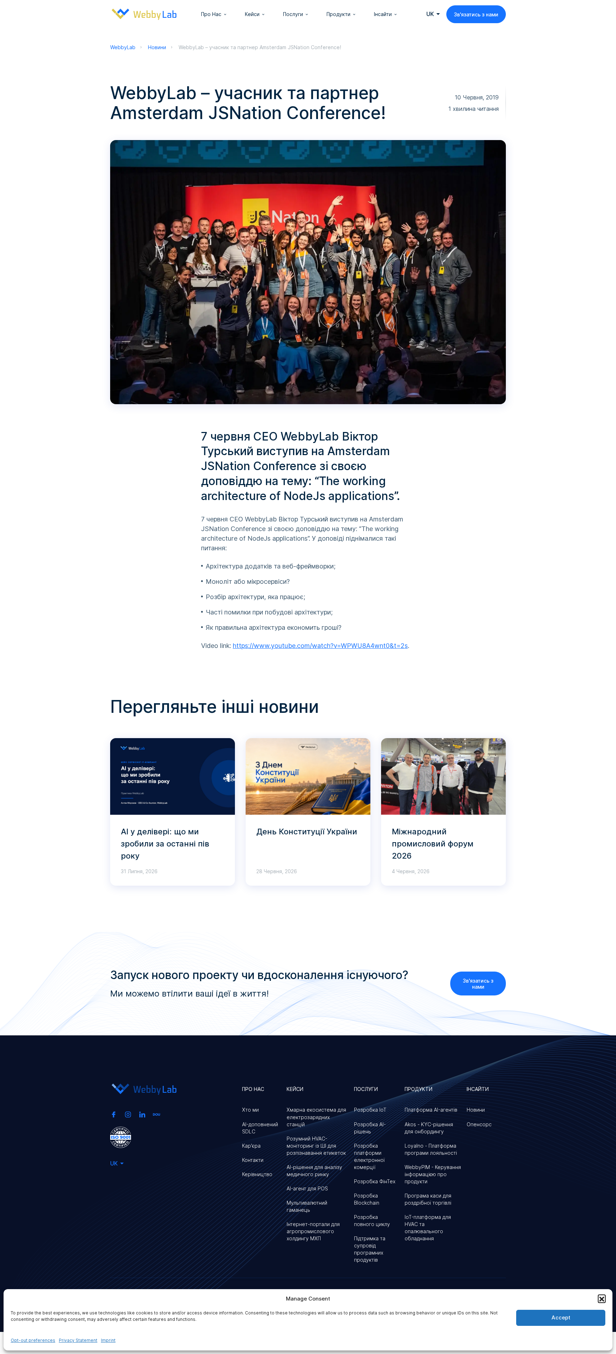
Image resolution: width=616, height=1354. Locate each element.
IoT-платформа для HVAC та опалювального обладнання (428, 1227)
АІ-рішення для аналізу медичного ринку (314, 1170)
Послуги (293, 14)
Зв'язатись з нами (476, 14)
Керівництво (257, 1174)
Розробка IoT (370, 1110)
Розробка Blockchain (366, 1199)
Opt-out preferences (33, 1340)
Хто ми (250, 1110)
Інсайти (383, 14)
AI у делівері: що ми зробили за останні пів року (165, 843)
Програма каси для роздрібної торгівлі (428, 1199)
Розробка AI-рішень (370, 1127)
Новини (476, 1110)
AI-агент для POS (307, 1188)
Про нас (211, 14)
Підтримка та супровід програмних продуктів (369, 1249)
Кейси (252, 14)
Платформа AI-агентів (431, 1110)
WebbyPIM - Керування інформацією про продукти (433, 1174)
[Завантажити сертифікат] (120, 1136)
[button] (601, 1298)
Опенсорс (479, 1124)
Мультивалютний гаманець (307, 1206)
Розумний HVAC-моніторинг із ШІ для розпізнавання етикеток (316, 1146)
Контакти (252, 1160)
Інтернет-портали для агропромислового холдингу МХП (313, 1231)
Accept (560, 1317)
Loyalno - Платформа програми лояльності (431, 1149)
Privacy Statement (78, 1340)
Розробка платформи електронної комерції (369, 1156)
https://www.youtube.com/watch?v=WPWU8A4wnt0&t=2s (320, 645)
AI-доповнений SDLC (260, 1127)
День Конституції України (306, 831)
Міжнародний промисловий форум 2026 (432, 843)
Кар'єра (251, 1146)
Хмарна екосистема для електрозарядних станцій (316, 1117)
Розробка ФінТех (374, 1181)
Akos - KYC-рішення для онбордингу (429, 1127)
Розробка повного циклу (372, 1220)
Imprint (108, 1340)
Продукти (338, 14)
